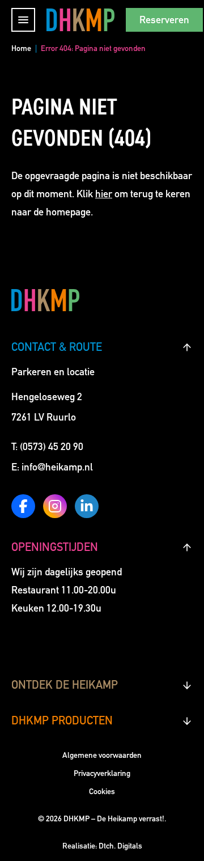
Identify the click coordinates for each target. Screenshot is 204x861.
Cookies (102, 791)
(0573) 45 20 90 (51, 446)
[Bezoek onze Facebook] (23, 506)
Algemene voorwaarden (102, 755)
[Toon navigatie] (23, 20)
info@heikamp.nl (57, 467)
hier (103, 194)
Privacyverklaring (102, 773)
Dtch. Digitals (120, 846)
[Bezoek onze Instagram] (55, 506)
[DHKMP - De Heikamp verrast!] (80, 20)
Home (21, 48)
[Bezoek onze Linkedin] (87, 506)
